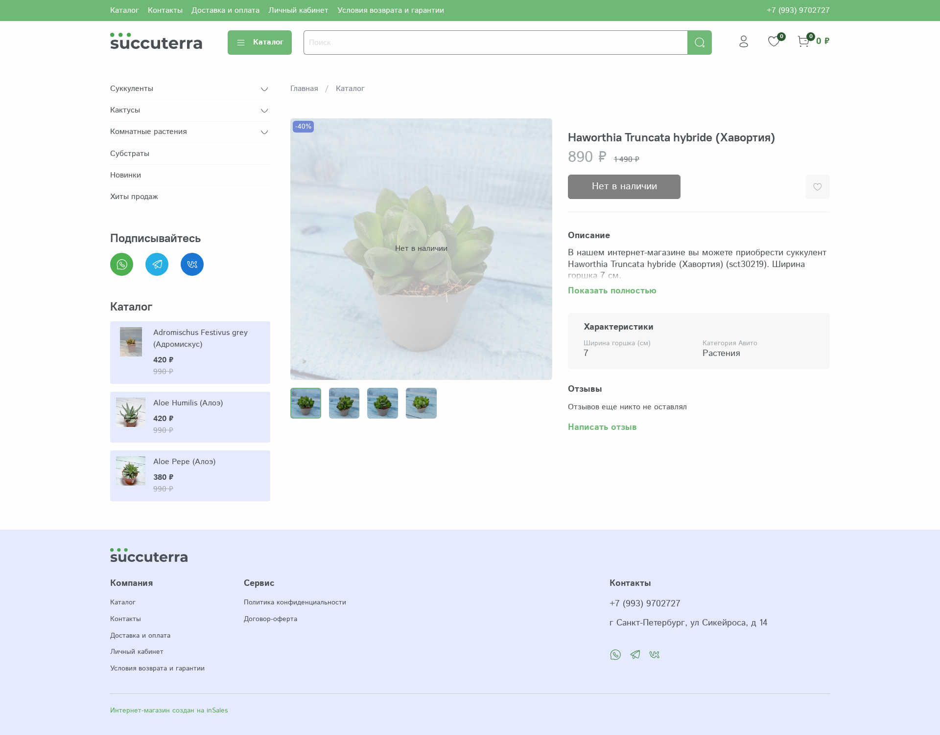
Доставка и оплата (225, 10)
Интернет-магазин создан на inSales (169, 710)
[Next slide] (536, 249)
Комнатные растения (148, 131)
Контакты (165, 10)
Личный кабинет (298, 10)
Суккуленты (131, 88)
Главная (304, 88)
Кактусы (125, 110)
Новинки (125, 175)
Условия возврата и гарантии (390, 10)
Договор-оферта (270, 619)
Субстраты (129, 153)
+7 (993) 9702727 (798, 10)
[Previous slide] (306, 249)
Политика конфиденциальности (295, 602)
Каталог (124, 10)
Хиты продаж (134, 196)
